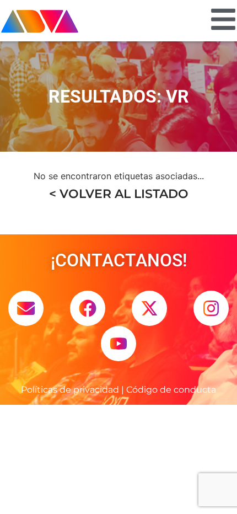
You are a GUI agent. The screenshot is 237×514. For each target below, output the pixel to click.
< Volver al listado (118, 193)
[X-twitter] (149, 308)
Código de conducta (171, 389)
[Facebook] (87, 308)
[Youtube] (118, 343)
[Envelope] (26, 308)
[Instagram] (211, 308)
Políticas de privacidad (70, 389)
